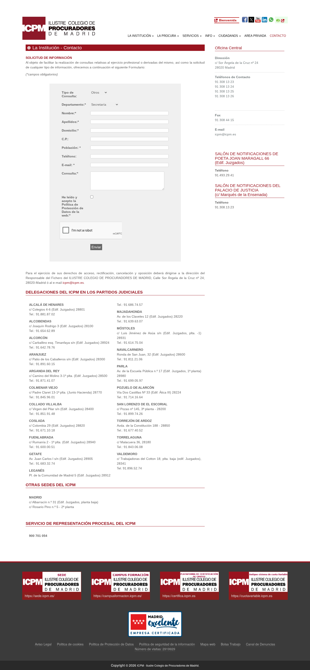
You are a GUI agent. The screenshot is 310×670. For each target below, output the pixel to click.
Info (210, 35)
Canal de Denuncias (260, 644)
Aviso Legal (43, 644)
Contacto (278, 35)
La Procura (168, 35)
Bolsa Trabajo (231, 644)
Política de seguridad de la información (167, 644)
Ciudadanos (230, 35)
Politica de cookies (70, 644)
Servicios (192, 35)
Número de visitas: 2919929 (155, 649)
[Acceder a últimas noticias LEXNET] (284, 20)
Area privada (255, 35)
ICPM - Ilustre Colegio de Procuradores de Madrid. (168, 665)
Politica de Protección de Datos (111, 644)
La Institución (141, 35)
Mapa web (207, 644)
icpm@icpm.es (73, 282)
